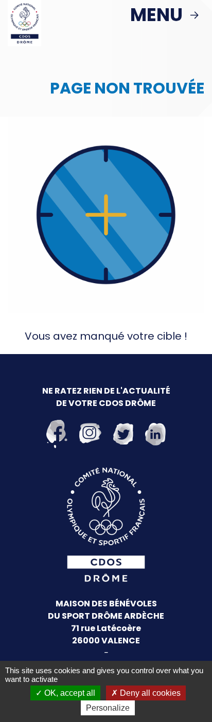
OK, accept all (68, 693)
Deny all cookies (149, 693)
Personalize (108, 708)
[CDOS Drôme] (24, 22)
